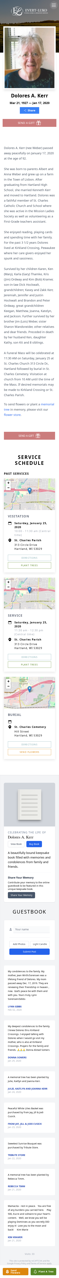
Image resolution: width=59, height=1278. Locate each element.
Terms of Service (38, 1263)
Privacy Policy (20, 1263)
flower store (12, 415)
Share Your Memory (21, 895)
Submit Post (29, 951)
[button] (30, 491)
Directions (29, 557)
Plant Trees (29, 565)
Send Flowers (29, 752)
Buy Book (34, 844)
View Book (16, 844)
